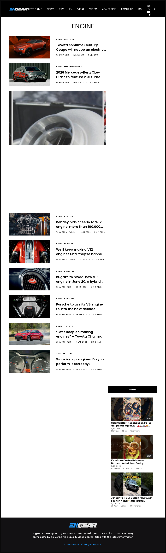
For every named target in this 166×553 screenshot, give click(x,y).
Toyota (68, 326)
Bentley (68, 216)
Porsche (69, 298)
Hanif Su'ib (64, 55)
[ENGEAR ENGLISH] (18, 9)
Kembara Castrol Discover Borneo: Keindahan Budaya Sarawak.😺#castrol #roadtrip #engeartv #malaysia (130, 462)
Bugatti (69, 271)
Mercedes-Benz (73, 66)
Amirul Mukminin (59, 185)
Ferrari (68, 243)
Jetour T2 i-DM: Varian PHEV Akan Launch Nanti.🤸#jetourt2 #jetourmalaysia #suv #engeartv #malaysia (131, 499)
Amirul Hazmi (65, 287)
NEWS (59, 39)
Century (69, 39)
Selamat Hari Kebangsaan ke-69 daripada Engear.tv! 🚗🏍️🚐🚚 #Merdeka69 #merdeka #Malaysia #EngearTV (131, 424)
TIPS (57, 165)
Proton (67, 353)
